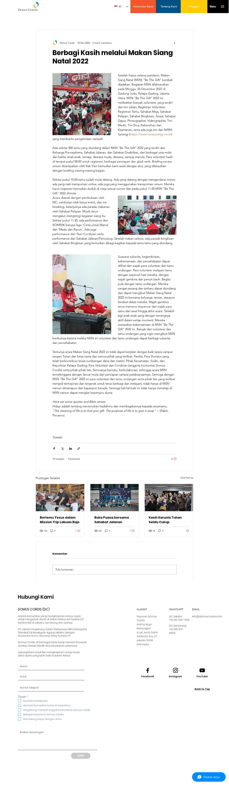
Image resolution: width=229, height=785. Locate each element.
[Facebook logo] (147, 670)
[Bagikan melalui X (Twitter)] (62, 448)
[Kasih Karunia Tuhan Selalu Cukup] (169, 497)
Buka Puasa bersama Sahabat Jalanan (111, 519)
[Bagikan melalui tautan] (78, 448)
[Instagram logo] (175, 670)
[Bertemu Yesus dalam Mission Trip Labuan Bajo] (60, 497)
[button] (212, 6)
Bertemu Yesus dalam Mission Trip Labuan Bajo (59, 519)
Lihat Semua (186, 477)
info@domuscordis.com (207, 616)
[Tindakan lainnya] (175, 43)
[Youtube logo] (202, 670)
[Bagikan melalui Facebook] (54, 448)
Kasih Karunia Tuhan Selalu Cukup (165, 519)
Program (57, 436)
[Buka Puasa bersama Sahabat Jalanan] (114, 497)
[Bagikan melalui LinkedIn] (70, 448)
